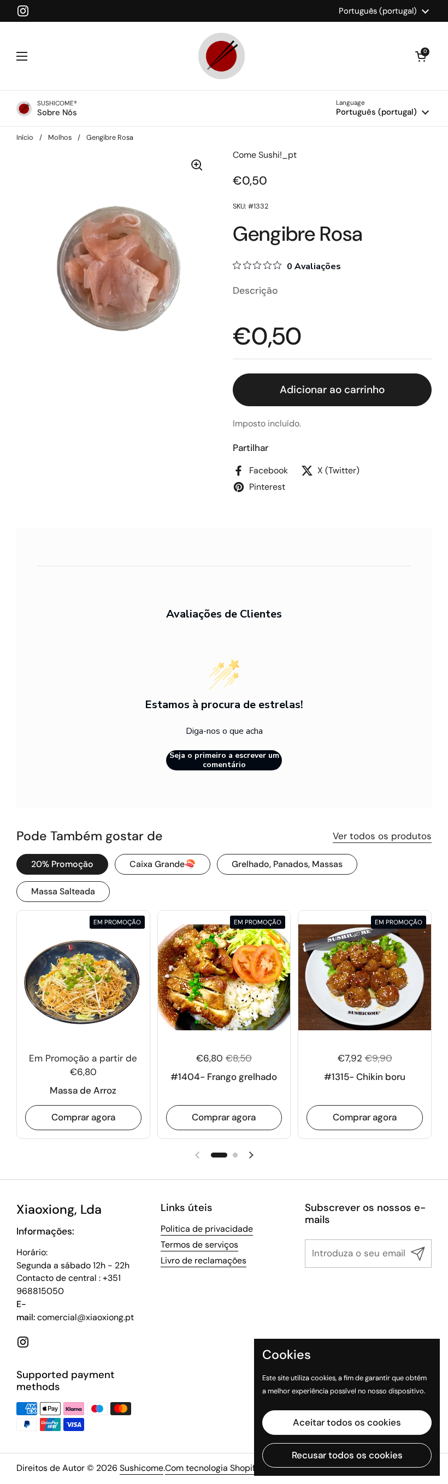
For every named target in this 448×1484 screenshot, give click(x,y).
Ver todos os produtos (382, 836)
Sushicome (141, 1468)
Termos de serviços (199, 1244)
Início (24, 137)
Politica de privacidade (207, 1228)
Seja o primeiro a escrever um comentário (224, 760)
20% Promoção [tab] (62, 864)
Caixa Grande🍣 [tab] (162, 864)
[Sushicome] (221, 56)
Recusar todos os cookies (347, 1455)
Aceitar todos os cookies (347, 1422)
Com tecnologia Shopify (212, 1468)
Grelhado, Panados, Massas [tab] (287, 864)
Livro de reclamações (203, 1260)
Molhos (60, 137)
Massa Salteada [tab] (63, 891)
